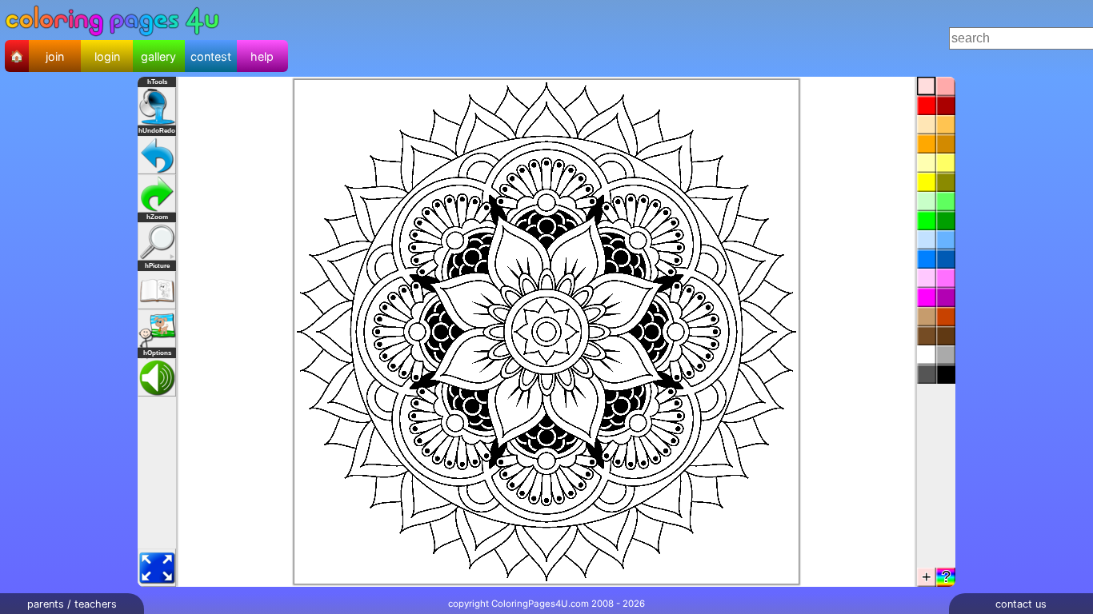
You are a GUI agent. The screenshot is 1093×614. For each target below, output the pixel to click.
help (262, 56)
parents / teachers (72, 604)
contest (210, 56)
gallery (158, 56)
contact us (1021, 604)
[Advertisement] (585, 38)
